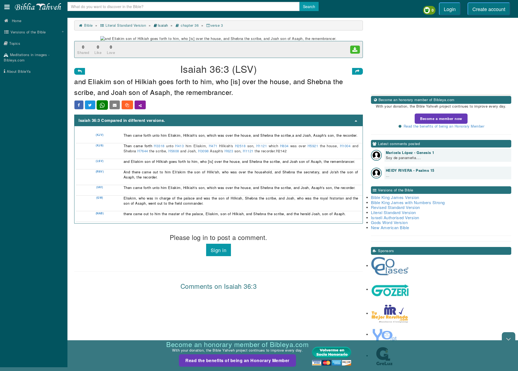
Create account (488, 8)
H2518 (240, 145)
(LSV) (100, 161)
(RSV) (100, 171)
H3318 (159, 145)
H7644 (142, 150)
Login (450, 8)
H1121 (262, 145)
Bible (88, 25)
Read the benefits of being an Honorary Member (237, 360)
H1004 (345, 145)
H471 (213, 145)
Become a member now (441, 118)
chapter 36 (189, 25)
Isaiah (163, 25)
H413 (179, 145)
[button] (7, 6)
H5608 (173, 150)
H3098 (203, 150)
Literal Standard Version (125, 25)
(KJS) (100, 145)
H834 (284, 145)
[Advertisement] (33, 163)
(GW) (99, 198)
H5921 (313, 145)
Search (309, 6)
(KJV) (100, 135)
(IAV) (99, 187)
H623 (228, 150)
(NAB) (100, 213)
